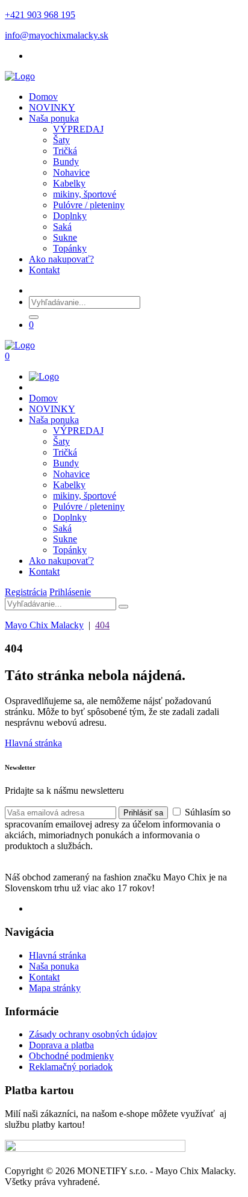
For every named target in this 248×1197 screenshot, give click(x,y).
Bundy (66, 161)
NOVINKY (52, 107)
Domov (43, 96)
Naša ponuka (54, 118)
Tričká (65, 151)
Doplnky (70, 216)
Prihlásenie (70, 592)
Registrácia (26, 592)
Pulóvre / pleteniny (89, 205)
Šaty (61, 140)
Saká (62, 226)
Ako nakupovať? (61, 259)
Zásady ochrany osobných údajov (93, 1034)
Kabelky (69, 183)
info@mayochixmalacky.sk (56, 35)
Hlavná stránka (33, 743)
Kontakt (44, 270)
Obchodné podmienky (71, 1056)
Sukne (65, 237)
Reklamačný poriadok (71, 1067)
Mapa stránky (55, 988)
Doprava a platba (61, 1045)
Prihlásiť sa (143, 812)
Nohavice (71, 172)
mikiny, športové (84, 194)
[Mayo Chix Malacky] (20, 76)
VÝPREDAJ (78, 129)
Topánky (70, 248)
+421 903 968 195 (40, 15)
